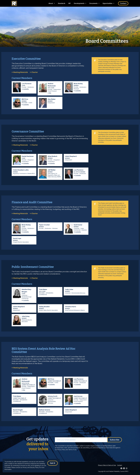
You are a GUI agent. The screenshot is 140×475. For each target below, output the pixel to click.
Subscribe (114, 440)
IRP (69, 3)
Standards (61, 3)
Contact (123, 3)
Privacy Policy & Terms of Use (107, 465)
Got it (52, 463)
